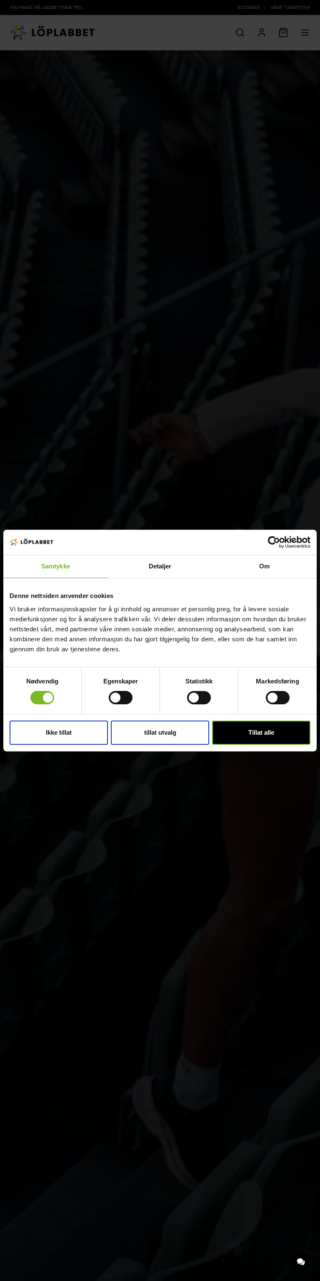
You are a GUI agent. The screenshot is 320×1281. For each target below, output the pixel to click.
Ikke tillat (59, 732)
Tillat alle (261, 732)
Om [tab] (264, 566)
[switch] (120, 697)
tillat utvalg (160, 732)
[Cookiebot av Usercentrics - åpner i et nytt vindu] (274, 542)
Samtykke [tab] (55, 566)
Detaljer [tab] (160, 566)
